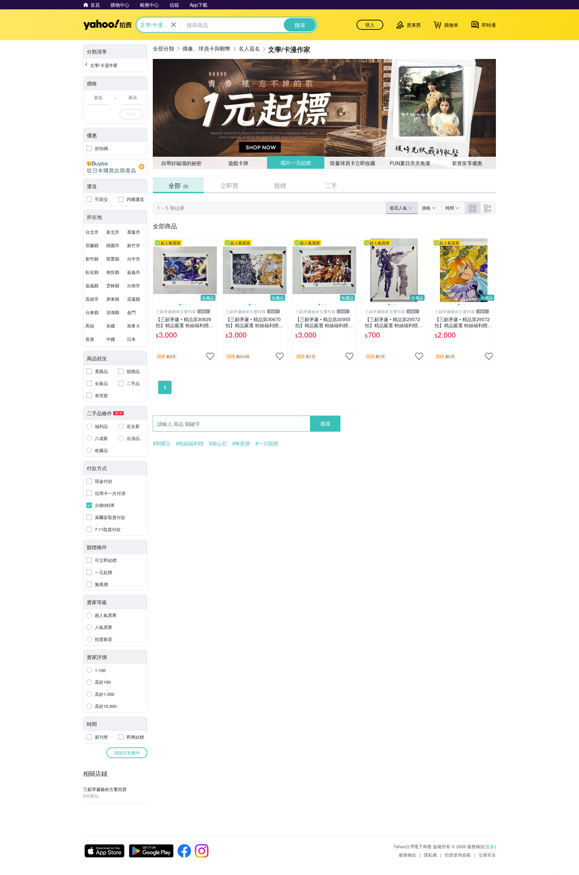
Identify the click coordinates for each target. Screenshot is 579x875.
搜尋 (325, 423)
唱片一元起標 (296, 162)
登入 (370, 24)
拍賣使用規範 (458, 855)
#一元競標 (266, 443)
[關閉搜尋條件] (174, 25)
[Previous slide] (157, 270)
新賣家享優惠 (467, 162)
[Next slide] (212, 270)
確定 (131, 114)
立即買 (229, 185)
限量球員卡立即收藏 (352, 162)
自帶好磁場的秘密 (181, 162)
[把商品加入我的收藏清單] (210, 356)
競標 (280, 185)
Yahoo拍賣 (107, 25)
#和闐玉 (162, 443)
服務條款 (407, 855)
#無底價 (241, 443)
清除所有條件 (127, 752)
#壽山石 (218, 443)
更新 (490, 846)
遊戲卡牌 (238, 162)
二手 (331, 185)
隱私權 (430, 855)
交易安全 (487, 855)
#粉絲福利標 (190, 443)
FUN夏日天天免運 (410, 162)
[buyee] (115, 167)
